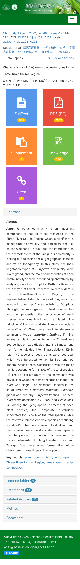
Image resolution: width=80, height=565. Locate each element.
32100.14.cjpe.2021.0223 (20, 41)
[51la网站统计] (11, 552)
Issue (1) (56, 33)
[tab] (40, 212)
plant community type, (42, 457)
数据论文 (65, 51)
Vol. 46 (42, 33)
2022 (32, 33)
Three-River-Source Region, (26, 462)
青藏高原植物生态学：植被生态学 (43, 47)
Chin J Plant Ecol (14, 33)
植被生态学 (48, 51)
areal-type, (55, 462)
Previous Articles (62, 58)
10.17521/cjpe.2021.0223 (34, 37)
